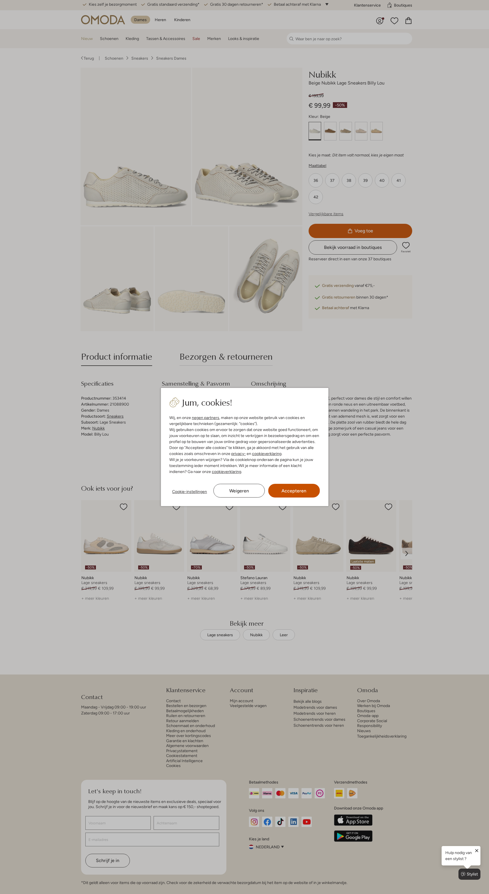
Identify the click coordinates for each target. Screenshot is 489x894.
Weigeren (239, 491)
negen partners (205, 417)
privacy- (238, 453)
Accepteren (293, 491)
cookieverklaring (266, 453)
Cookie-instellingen (189, 491)
